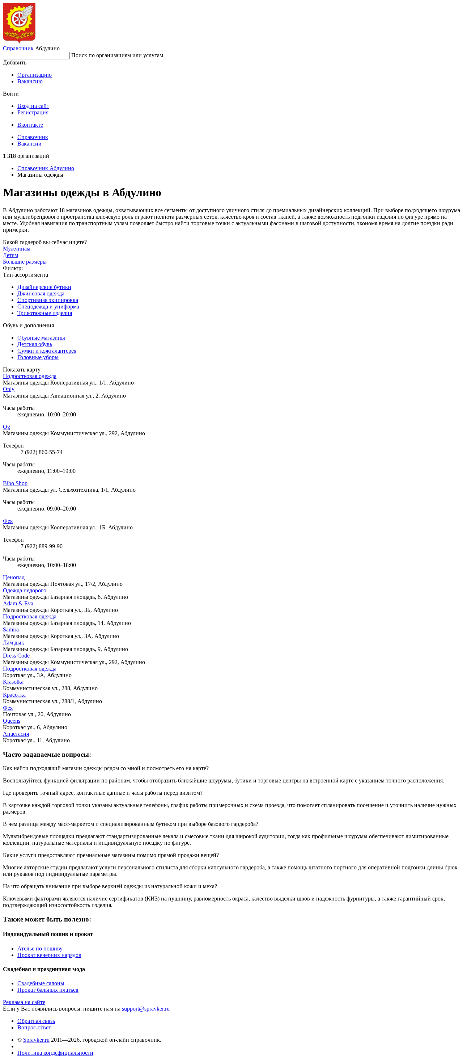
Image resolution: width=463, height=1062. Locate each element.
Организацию (34, 75)
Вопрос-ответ (34, 1027)
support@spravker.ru (146, 1009)
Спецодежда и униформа (48, 306)
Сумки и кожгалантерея (46, 351)
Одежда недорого (24, 590)
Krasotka (13, 682)
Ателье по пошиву (40, 948)
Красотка (14, 695)
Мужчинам (16, 248)
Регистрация (32, 112)
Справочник (18, 48)
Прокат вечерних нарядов (49, 955)
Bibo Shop (15, 483)
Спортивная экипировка (47, 300)
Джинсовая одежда (40, 293)
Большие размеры (25, 262)
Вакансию (30, 81)
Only (8, 389)
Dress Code (16, 655)
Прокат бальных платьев (47, 990)
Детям (10, 255)
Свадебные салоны (40, 983)
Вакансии (29, 143)
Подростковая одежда (29, 376)
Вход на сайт (33, 106)
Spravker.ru (36, 1040)
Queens (11, 721)
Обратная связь (36, 1021)
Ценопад (14, 577)
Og (6, 427)
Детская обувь (34, 344)
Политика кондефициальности (55, 1053)
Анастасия (16, 734)
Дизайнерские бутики (44, 287)
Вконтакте (30, 125)
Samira (11, 629)
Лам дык (13, 642)
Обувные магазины (41, 338)
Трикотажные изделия (44, 313)
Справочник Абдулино (45, 168)
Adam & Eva (18, 603)
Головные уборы (38, 357)
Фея (8, 521)
